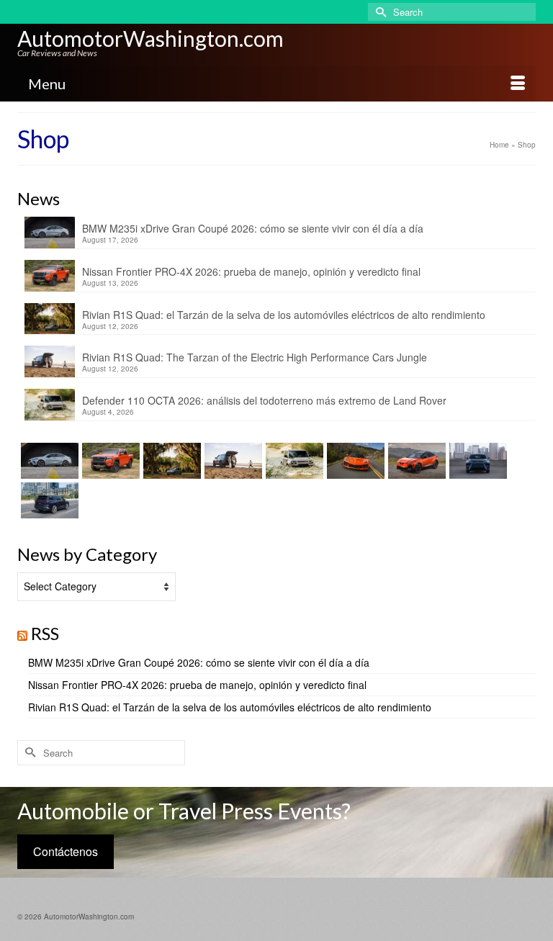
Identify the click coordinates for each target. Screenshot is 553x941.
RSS (45, 633)
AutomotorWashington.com (150, 38)
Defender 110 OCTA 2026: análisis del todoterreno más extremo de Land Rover (264, 400)
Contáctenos (65, 851)
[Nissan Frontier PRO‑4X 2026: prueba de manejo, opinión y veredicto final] (109, 461)
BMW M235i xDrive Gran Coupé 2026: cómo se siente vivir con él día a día (252, 228)
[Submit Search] (379, 12)
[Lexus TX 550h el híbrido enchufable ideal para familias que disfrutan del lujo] (476, 461)
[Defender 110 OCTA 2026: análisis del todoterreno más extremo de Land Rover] (292, 461)
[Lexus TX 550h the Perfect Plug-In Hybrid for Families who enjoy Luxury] (47, 500)
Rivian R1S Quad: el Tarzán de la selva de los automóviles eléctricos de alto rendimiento (283, 314)
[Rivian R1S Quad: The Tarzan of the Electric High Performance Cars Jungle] (231, 461)
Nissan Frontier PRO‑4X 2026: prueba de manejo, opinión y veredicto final (251, 271)
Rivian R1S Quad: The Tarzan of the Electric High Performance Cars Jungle (254, 357)
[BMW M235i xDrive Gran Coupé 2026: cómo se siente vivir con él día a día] (47, 461)
